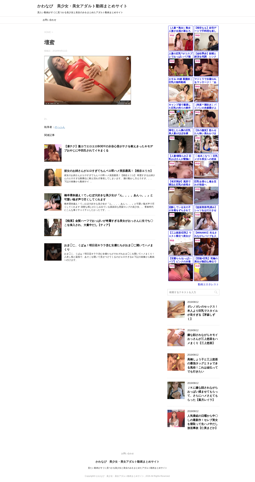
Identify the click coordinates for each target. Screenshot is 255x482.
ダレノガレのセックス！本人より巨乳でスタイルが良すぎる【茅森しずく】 (202, 312)
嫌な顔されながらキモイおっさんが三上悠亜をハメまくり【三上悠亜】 (202, 338)
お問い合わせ (49, 20)
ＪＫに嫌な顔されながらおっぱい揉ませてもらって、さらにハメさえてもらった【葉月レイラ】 (202, 393)
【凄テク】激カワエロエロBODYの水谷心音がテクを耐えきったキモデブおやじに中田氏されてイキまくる (108, 148)
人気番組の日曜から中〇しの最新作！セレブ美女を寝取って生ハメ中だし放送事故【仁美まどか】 (202, 421)
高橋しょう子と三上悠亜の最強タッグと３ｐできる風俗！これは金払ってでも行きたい (202, 365)
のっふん (60, 127)
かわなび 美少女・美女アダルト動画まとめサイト (82, 6)
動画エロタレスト (208, 284)
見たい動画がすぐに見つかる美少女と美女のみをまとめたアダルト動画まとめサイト (127, 468)
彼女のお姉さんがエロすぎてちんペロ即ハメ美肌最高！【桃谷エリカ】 (108, 170)
